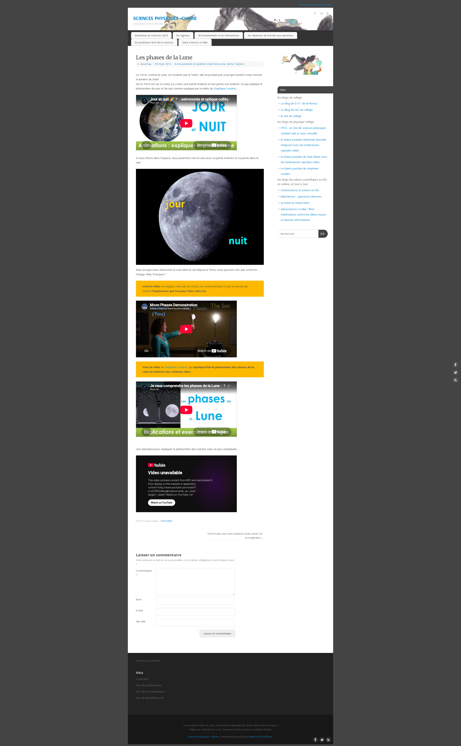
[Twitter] (321, 13)
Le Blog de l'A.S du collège (297, 109)
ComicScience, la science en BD (300, 190)
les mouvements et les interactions (218, 35)
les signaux (182, 35)
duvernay (146, 64)
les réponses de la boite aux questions (270, 35)
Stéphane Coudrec (225, 88)
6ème (230, 64)
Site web (141, 621)
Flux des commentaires (150, 691)
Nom (139, 599)
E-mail (139, 610)
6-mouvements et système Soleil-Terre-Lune (200, 64)
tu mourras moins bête (295, 203)
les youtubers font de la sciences (154, 42)
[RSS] (327, 13)
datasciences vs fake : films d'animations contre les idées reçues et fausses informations (303, 214)
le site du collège (291, 116)
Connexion (142, 679)
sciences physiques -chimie (165, 17)
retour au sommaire (148, 660)
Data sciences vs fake (195, 42)
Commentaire (141, 572)
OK (321, 233)
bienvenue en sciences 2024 (315, 4)
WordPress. (266, 736)
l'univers (239, 64)
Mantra (253, 736)
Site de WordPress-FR (150, 698)
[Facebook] (315, 13)
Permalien (166, 520)
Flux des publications (149, 685)
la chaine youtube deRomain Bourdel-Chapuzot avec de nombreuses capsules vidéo (304, 145)
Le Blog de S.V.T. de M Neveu (299, 103)
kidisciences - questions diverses (301, 196)
